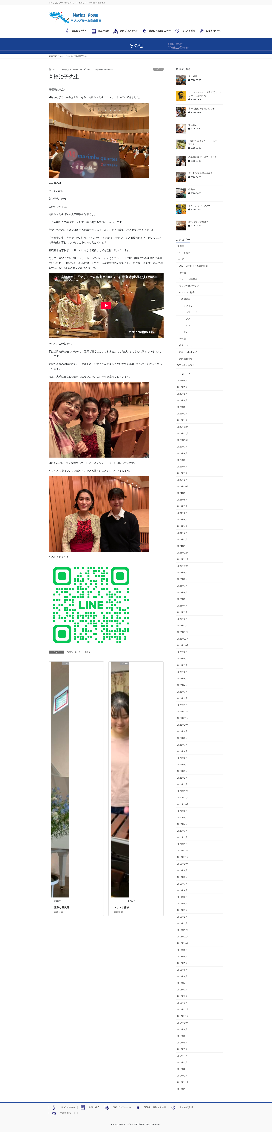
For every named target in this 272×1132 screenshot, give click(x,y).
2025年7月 (182, 446)
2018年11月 (183, 936)
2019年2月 (182, 917)
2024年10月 (183, 486)
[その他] (60, 779)
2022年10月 (183, 645)
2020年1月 (182, 844)
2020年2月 (182, 837)
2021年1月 (182, 784)
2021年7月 (182, 744)
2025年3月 (182, 473)
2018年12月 (183, 930)
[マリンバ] (120, 779)
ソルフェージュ (191, 312)
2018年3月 (182, 989)
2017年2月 (182, 1069)
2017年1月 (182, 1075)
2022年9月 (182, 652)
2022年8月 (182, 658)
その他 (158, 69)
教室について (185, 345)
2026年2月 (182, 413)
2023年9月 (182, 572)
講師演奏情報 (185, 358)
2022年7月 (182, 665)
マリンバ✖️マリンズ (189, 286)
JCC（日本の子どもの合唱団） (194, 266)
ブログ (180, 259)
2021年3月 (182, 771)
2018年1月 (182, 1003)
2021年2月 (182, 778)
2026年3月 (182, 407)
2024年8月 (182, 499)
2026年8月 (182, 380)
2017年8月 (182, 1036)
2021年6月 (182, 751)
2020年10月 (183, 804)
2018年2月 (182, 996)
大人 (186, 332)
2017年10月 (183, 1023)
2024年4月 (182, 526)
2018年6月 (182, 970)
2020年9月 (182, 811)
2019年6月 (182, 890)
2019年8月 (182, 877)
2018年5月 (182, 976)
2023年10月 (183, 566)
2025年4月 (182, 466)
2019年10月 (183, 864)
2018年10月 (183, 943)
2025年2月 (182, 480)
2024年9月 (182, 493)
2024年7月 (182, 506)
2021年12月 (183, 711)
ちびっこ (188, 305)
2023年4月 (182, 605)
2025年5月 (182, 460)
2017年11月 (183, 1016)
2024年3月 (182, 533)
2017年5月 (182, 1049)
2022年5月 (182, 678)
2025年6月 (182, 453)
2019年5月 (182, 897)
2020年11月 (183, 797)
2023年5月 (182, 599)
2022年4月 (182, 685)
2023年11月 (183, 559)
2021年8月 (182, 738)
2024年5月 (182, 519)
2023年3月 (182, 612)
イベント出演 (183, 252)
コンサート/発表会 (82, 652)
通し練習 (192, 76)
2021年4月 (182, 764)
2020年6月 (182, 817)
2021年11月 (183, 718)
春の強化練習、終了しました (202, 157)
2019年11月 (183, 857)
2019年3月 (182, 910)
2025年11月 (183, 433)
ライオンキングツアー (199, 205)
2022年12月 (183, 632)
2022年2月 (182, 698)
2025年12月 (183, 427)
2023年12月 (183, 552)
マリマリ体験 (121, 907)
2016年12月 (183, 1082)
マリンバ (188, 325)
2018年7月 (182, 963)
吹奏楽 (182, 338)
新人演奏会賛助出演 (198, 222)
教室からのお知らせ (187, 365)
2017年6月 (182, 1042)
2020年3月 (182, 831)
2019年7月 (182, 884)
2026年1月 (182, 420)
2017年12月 (183, 1009)
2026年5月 (182, 394)
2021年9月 (182, 731)
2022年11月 (183, 638)
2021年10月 (183, 725)
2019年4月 (182, 903)
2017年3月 (182, 1062)
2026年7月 (182, 387)
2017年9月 (182, 1029)
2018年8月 (182, 956)
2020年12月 (183, 791)
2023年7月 (182, 585)
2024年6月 (182, 513)
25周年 (180, 246)
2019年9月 (182, 870)
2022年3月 (182, 691)
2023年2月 (182, 619)
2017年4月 (182, 1056)
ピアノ (187, 319)
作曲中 (191, 189)
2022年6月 (182, 672)
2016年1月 (182, 1089)
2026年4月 (182, 400)
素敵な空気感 (61, 907)
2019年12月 (183, 850)
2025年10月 (183, 440)
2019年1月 (182, 923)
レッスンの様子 (187, 292)
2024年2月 (182, 539)
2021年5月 (182, 758)
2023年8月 (182, 579)
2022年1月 (182, 705)
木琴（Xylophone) (188, 352)
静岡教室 (185, 299)
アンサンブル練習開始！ (200, 173)
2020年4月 (182, 824)
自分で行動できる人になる (201, 108)
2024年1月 (182, 546)
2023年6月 (182, 592)
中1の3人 (192, 125)
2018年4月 (182, 983)
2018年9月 (182, 950)
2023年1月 (182, 625)
